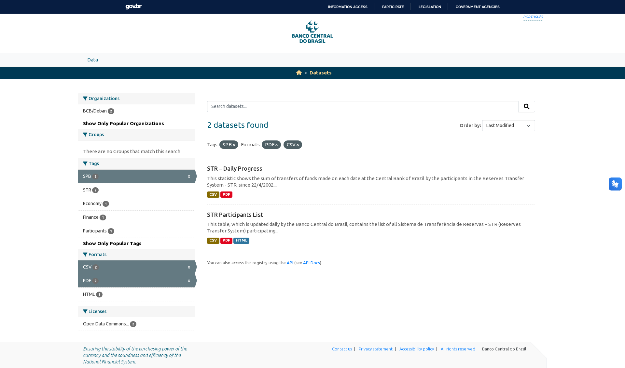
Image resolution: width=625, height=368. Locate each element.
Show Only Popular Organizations (123, 123)
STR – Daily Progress (234, 168)
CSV (213, 194)
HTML (241, 240)
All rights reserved (458, 349)
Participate (393, 7)
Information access (348, 7)
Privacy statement (376, 349)
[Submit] (526, 106)
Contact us (342, 349)
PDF (226, 194)
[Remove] (234, 145)
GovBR (133, 7)
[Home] (299, 72)
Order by (470, 125)
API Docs (311, 262)
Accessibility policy (416, 349)
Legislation (430, 7)
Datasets (321, 72)
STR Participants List (235, 214)
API (290, 262)
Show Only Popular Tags (112, 243)
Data (92, 59)
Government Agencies (478, 7)
